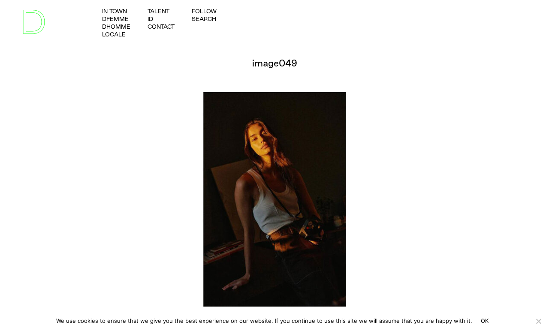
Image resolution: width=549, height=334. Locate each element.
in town (114, 11)
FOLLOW (204, 11)
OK (485, 320)
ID (150, 19)
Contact (161, 27)
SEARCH (204, 19)
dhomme (116, 27)
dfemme (115, 19)
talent (158, 11)
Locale (114, 34)
